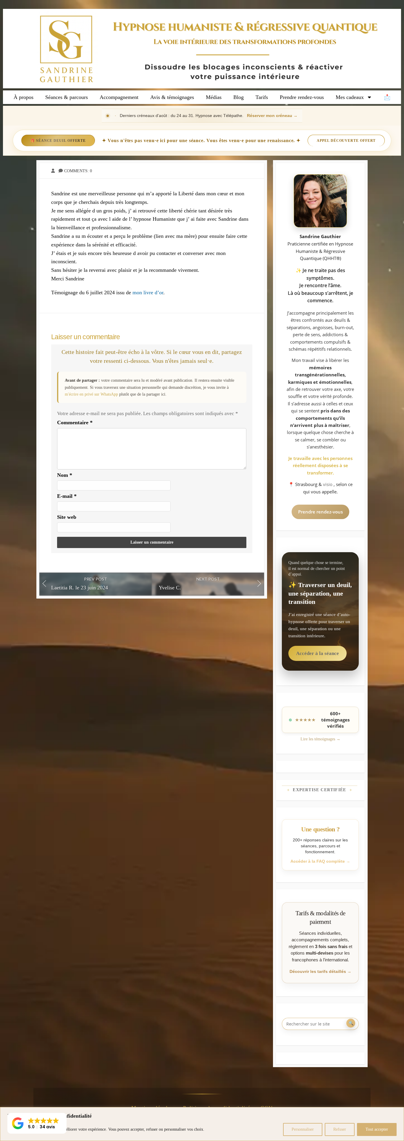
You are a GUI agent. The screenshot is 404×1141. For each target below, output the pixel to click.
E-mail (67, 496)
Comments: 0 (78, 170)
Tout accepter (377, 1129)
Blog (238, 97)
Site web (66, 517)
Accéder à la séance (317, 653)
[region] (202, 1124)
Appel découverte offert (346, 140)
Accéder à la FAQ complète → (320, 861)
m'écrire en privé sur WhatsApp (91, 394)
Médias (214, 97)
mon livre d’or (147, 292)
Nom (64, 475)
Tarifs (262, 97)
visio (328, 484)
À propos (23, 97)
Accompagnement (119, 97)
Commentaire (75, 422)
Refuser (339, 1129)
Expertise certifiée (320, 790)
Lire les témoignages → (320, 739)
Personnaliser (303, 1129)
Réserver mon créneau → (272, 115)
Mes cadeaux (350, 97)
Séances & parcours (66, 97)
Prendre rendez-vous (302, 97)
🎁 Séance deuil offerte (58, 140)
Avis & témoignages (172, 97)
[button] (37, 1123)
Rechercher (350, 1023)
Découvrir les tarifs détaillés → (320, 971)
